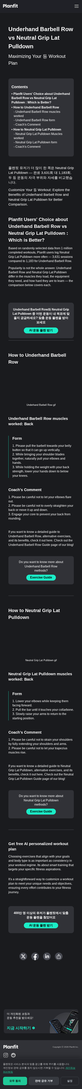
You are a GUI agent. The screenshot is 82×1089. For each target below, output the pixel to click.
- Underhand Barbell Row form (34, 120)
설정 (69, 1080)
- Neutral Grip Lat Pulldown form (35, 142)
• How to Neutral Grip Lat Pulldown (36, 129)
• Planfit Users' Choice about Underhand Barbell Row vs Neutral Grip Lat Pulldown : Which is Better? (40, 98)
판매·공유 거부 (44, 1080)
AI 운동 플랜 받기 (41, 330)
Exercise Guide (41, 577)
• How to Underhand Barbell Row (35, 107)
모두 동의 (15, 1080)
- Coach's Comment (27, 124)
